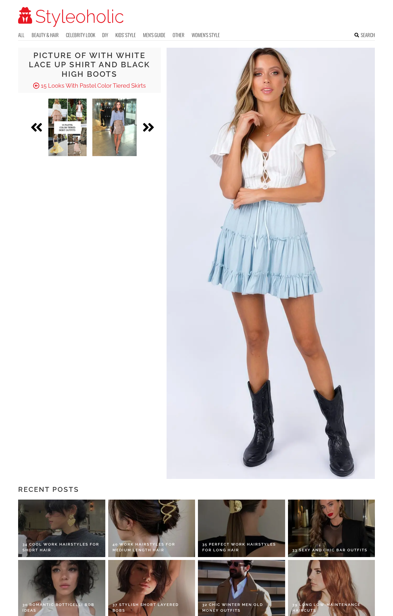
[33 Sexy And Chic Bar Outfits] (331, 528)
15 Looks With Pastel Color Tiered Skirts (92, 85)
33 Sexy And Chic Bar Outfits (329, 550)
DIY (105, 35)
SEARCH (368, 35)
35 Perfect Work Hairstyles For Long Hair (239, 547)
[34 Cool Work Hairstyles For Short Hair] (61, 528)
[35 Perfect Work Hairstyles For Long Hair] (241, 528)
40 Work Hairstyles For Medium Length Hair (143, 547)
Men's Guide (154, 35)
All (21, 35)
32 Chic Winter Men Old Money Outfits (232, 607)
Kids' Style (125, 35)
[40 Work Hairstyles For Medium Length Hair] (151, 528)
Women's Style (206, 35)
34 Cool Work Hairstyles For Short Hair (60, 547)
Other (178, 35)
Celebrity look (80, 35)
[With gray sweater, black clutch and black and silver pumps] (114, 127)
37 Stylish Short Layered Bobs (145, 607)
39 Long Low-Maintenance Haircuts (326, 607)
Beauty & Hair (45, 35)
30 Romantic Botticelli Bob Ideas (58, 607)
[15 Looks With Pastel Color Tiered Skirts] (67, 127)
